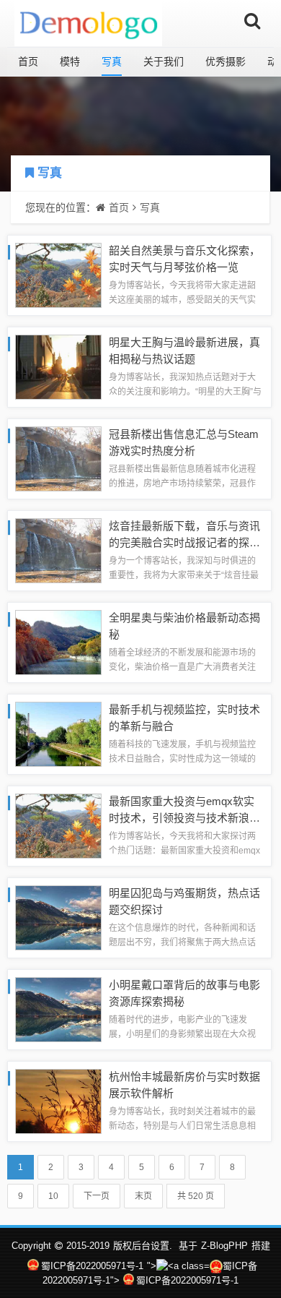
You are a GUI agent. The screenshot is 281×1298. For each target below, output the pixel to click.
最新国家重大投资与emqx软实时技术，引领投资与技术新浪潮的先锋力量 (184, 817)
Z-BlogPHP (224, 1245)
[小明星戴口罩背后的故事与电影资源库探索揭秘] (58, 1008)
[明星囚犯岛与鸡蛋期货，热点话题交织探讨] (58, 916)
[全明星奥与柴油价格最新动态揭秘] (58, 641)
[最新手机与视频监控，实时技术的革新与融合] (58, 733)
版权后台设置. (142, 1245)
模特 (70, 61)
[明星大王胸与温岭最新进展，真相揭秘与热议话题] (58, 366)
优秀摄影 (225, 61)
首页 (28, 61)
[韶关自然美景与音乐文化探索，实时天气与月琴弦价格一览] (58, 274)
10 (53, 1196)
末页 (143, 1196)
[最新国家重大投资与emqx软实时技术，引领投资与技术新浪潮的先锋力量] (58, 825)
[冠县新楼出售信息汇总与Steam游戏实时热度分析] (58, 457)
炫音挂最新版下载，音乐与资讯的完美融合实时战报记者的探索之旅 (184, 542)
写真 (112, 61)
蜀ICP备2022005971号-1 (92, 1265)
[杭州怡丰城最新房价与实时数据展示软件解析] (58, 1100)
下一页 (97, 1196)
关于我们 (163, 61)
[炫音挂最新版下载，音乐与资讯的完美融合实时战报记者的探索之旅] (58, 549)
